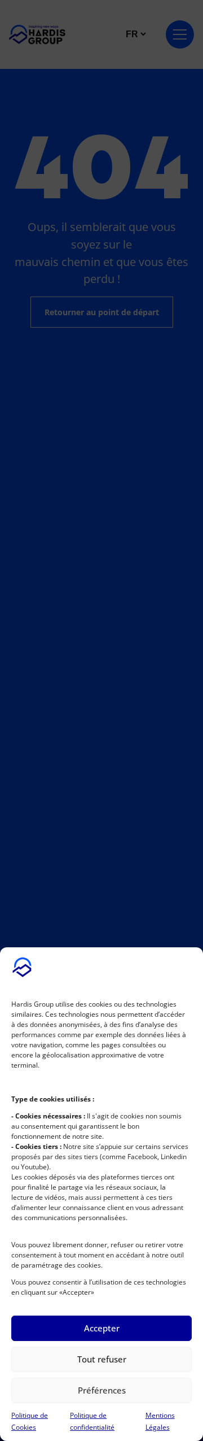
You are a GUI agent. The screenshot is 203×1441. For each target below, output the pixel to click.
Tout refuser (101, 1359)
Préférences (102, 1390)
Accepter (102, 1328)
